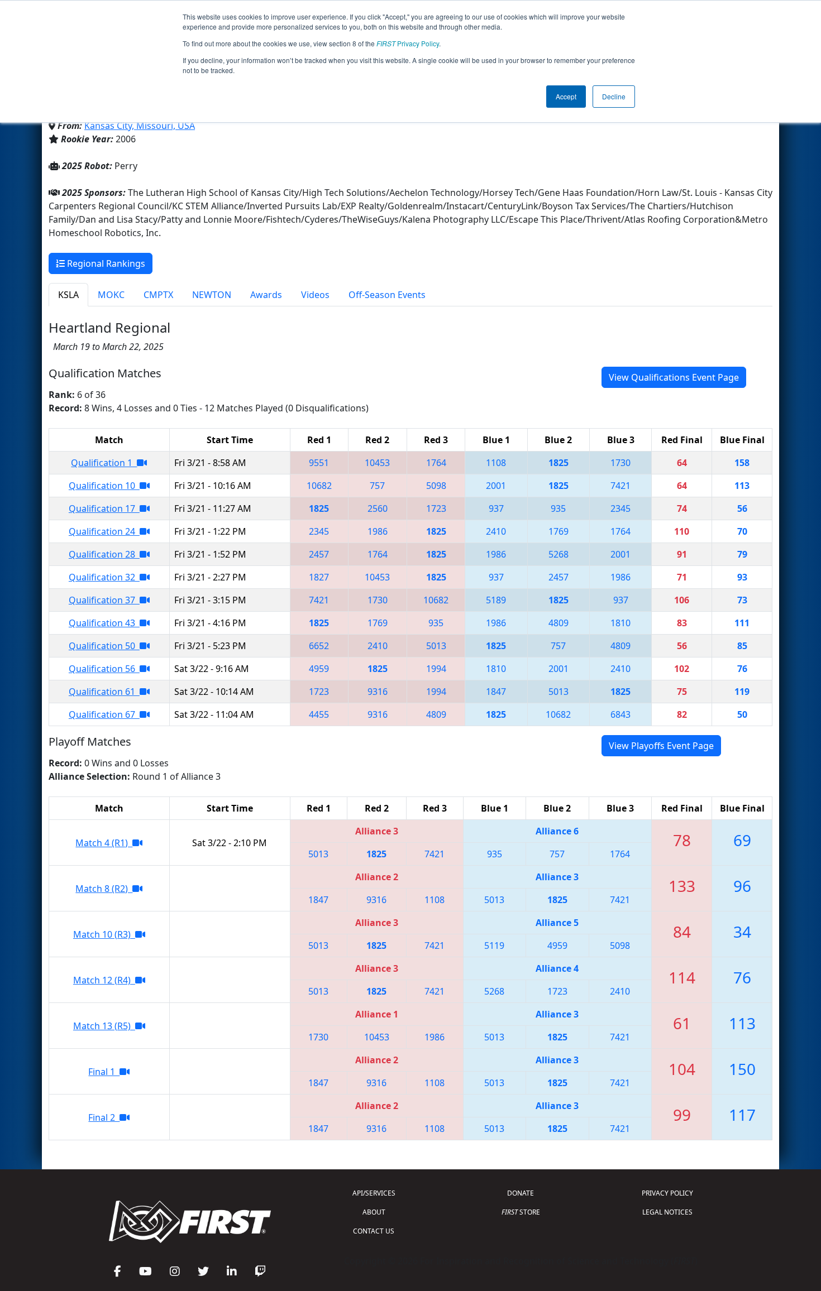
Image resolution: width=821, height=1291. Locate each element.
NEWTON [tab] (211, 295)
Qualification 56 (104, 669)
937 (496, 508)
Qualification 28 (104, 554)
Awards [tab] (266, 295)
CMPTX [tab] (158, 295)
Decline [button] (614, 96)
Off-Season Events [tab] (387, 295)
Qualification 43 (104, 623)
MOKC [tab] (111, 295)
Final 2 (104, 1117)
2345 (620, 508)
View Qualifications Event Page (674, 377)
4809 (558, 623)
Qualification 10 (104, 485)
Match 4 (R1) (103, 843)
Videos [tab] (315, 295)
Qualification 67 (104, 714)
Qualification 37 (104, 600)
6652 (319, 646)
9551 (319, 463)
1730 (620, 463)
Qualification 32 (104, 577)
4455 (319, 714)
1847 (496, 691)
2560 (377, 508)
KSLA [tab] (68, 295)
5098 (436, 485)
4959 (319, 669)
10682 (319, 485)
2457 (319, 554)
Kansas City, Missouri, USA (139, 125)
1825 (558, 463)
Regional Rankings (105, 263)
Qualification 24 (104, 531)
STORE (521, 1212)
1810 (620, 623)
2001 (496, 485)
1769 (558, 531)
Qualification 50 (104, 646)
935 (558, 508)
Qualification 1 (104, 463)
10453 (377, 463)
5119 (494, 945)
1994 (436, 669)
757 (377, 485)
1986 (377, 531)
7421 (620, 485)
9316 (377, 691)
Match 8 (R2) (103, 888)
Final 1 (104, 1072)
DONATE (520, 1193)
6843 (620, 714)
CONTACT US (373, 1231)
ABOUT (373, 1212)
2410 (496, 531)
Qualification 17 (104, 508)
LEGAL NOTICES (667, 1212)
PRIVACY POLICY (667, 1193)
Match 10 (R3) (104, 934)
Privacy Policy (407, 43)
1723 (436, 508)
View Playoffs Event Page (661, 746)
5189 (496, 600)
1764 (436, 463)
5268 (558, 554)
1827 (319, 577)
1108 (496, 463)
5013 (436, 646)
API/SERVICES (373, 1193)
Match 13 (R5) (104, 1026)
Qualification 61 (104, 691)
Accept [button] (566, 96)
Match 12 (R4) (104, 980)
